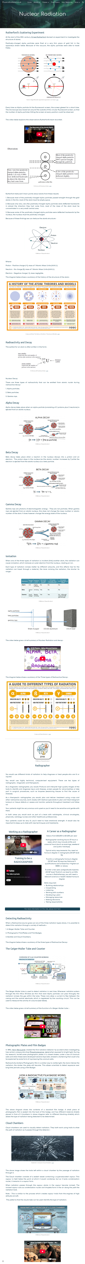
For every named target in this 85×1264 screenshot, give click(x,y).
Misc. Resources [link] (67, 2)
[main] (42, 14)
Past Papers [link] (55, 2)
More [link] (76, 2)
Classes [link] (44, 2)
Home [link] (29, 2)
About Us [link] (37, 2)
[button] (83, 2)
